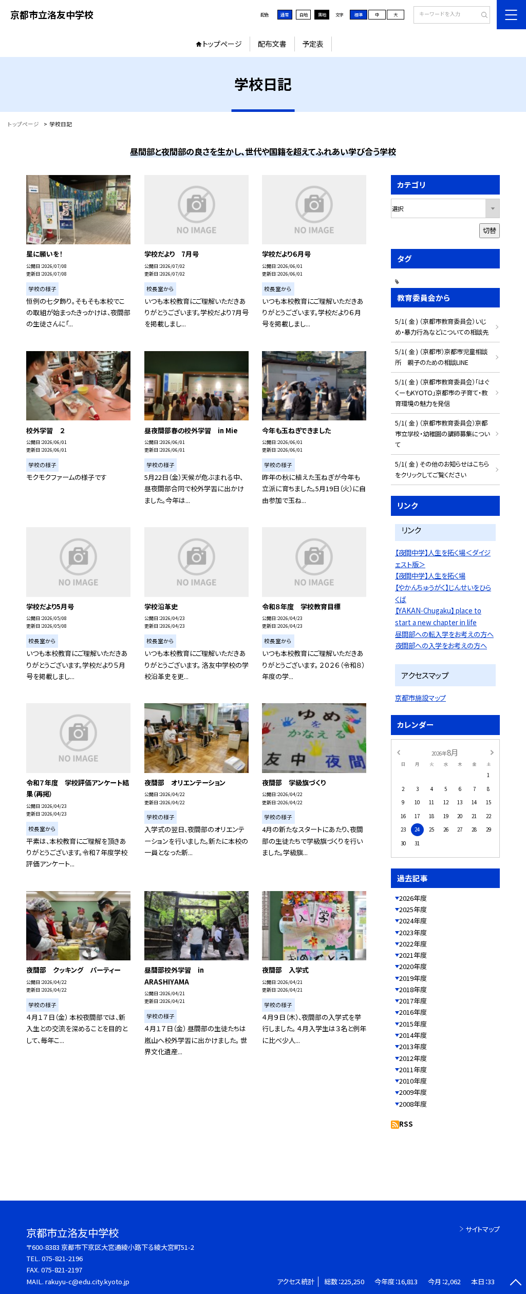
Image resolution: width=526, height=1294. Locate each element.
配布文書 (272, 43)
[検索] (481, 15)
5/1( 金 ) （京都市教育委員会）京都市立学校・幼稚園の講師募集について (442, 433)
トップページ (222, 43)
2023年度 (413, 932)
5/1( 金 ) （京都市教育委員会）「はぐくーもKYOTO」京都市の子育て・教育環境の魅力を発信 (442, 392)
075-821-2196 (62, 1258)
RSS (406, 1124)
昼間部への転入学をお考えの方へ (444, 634)
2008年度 (413, 1104)
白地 (303, 14)
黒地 (322, 14)
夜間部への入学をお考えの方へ (441, 645)
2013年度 (413, 1046)
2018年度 (413, 989)
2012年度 (413, 1058)
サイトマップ (482, 1229)
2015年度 (413, 1024)
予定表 (313, 43)
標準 (358, 14)
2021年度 (413, 955)
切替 (489, 230)
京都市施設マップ (420, 698)
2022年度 (413, 944)
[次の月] (492, 752)
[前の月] (398, 752)
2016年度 (413, 1012)
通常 (284, 14)
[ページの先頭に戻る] (515, 1283)
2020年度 (413, 966)
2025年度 (413, 909)
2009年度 (413, 1092)
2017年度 (413, 1001)
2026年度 (413, 898)
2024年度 (413, 920)
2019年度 (413, 978)
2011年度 (413, 1069)
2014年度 (413, 1035)
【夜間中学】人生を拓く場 (430, 576)
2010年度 (413, 1081)
